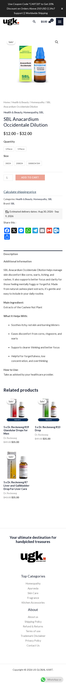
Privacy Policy (33, 640)
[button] (34, 21)
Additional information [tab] (18, 261)
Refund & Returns (33, 626)
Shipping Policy (33, 621)
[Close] (62, 8)
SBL (41, 112)
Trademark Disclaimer (33, 635)
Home (7, 102)
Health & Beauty (20, 102)
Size (6, 155)
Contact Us (33, 645)
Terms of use (33, 631)
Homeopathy (38, 102)
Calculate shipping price (20, 192)
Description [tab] (11, 254)
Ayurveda (33, 588)
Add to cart (30, 177)
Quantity (9, 141)
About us (33, 616)
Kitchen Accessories (33, 602)
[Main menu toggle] (59, 21)
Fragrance (33, 597)
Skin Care (33, 593)
